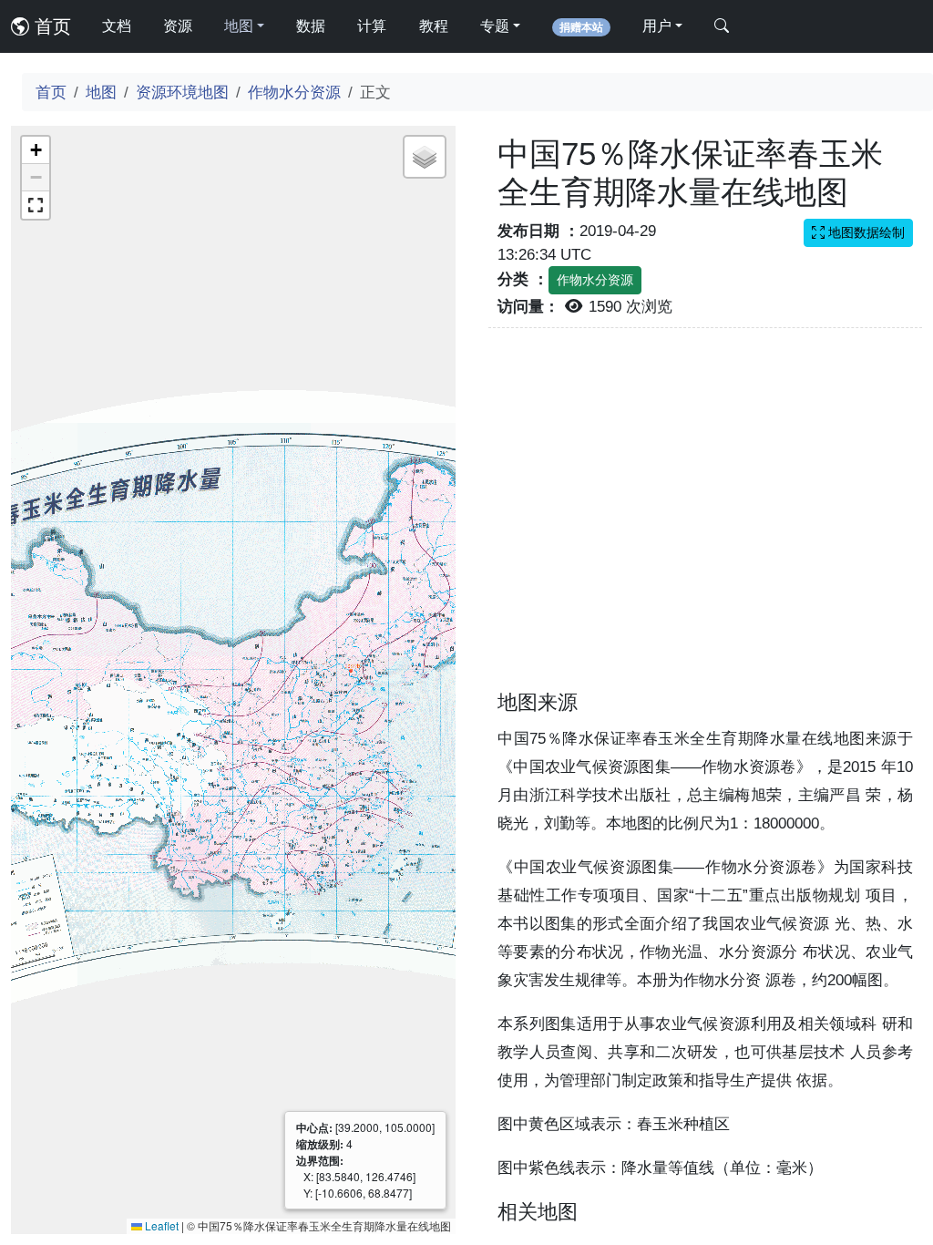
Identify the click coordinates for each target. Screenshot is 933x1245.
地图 (101, 92)
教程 (433, 26)
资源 (177, 26)
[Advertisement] (705, 520)
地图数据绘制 (865, 232)
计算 (371, 26)
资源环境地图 (182, 92)
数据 (310, 26)
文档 (116, 26)
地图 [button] (238, 26)
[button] (35, 150)
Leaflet (160, 1225)
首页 (50, 26)
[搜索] (721, 26)
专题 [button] (494, 26)
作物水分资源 (294, 92)
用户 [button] (657, 26)
